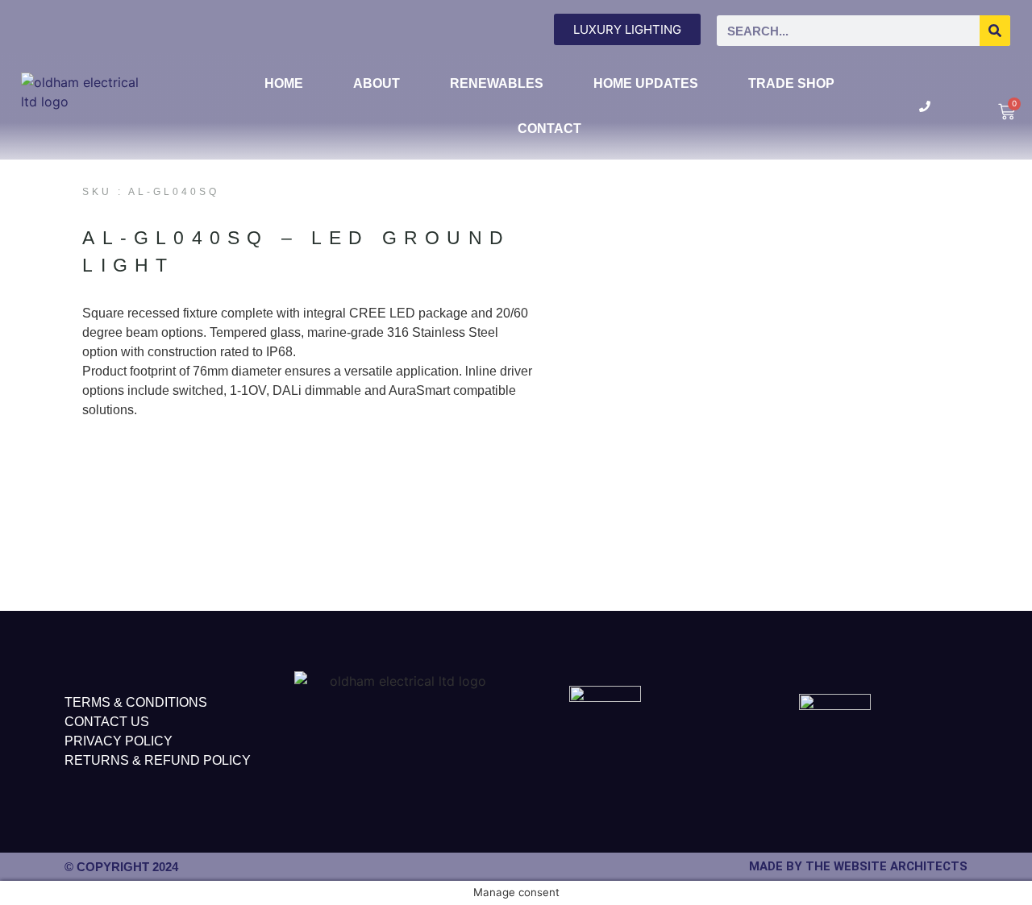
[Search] (995, 30)
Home (283, 83)
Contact (549, 128)
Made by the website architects (858, 866)
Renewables (496, 83)
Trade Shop (791, 83)
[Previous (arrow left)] (28, 453)
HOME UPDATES (645, 83)
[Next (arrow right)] (1004, 453)
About (376, 83)
